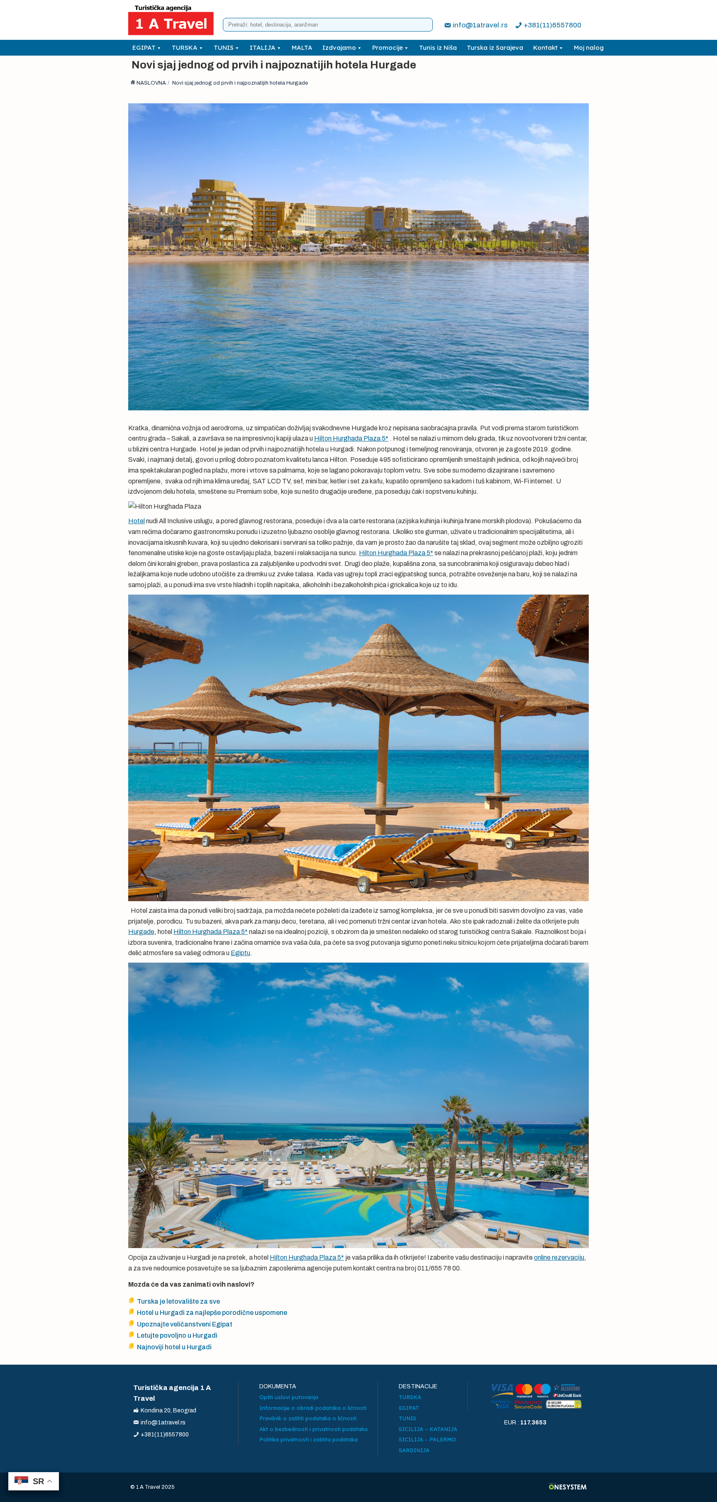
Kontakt (545, 47)
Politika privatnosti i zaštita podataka (308, 1439)
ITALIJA (263, 47)
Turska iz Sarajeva (495, 47)
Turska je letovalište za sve (178, 1301)
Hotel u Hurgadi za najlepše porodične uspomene (212, 1312)
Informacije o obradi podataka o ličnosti (312, 1407)
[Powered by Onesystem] (568, 1487)
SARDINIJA (414, 1450)
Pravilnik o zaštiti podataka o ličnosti (307, 1418)
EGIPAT (144, 47)
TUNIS (224, 47)
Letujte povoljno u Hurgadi (177, 1335)
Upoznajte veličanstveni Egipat (184, 1324)
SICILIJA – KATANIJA (428, 1429)
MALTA (302, 47)
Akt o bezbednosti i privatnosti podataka (313, 1429)
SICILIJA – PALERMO (427, 1439)
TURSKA (185, 47)
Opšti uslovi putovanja (288, 1397)
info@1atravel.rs (480, 25)
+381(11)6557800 (552, 25)
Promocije (387, 47)
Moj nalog (589, 47)
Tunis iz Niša (438, 47)
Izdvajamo (339, 47)
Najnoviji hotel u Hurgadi (174, 1347)
